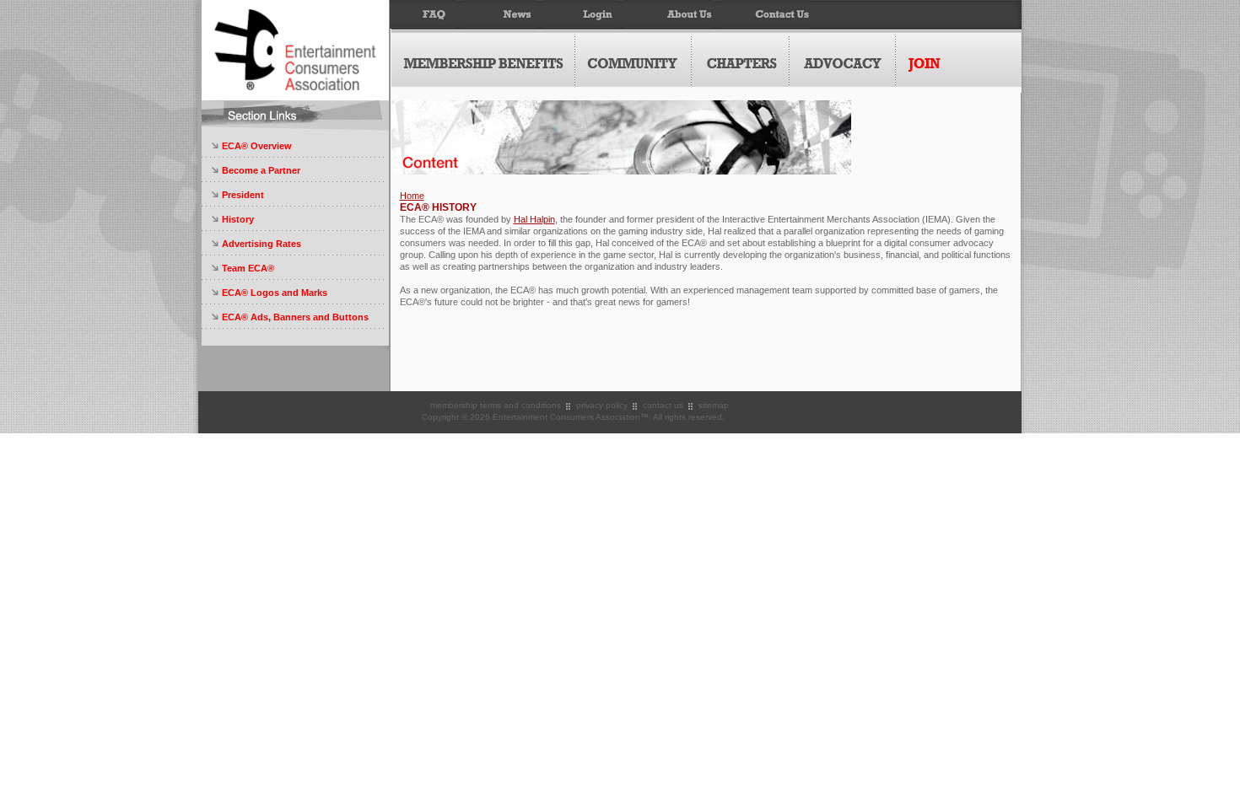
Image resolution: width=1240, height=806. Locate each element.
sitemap (713, 405)
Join (959, 61)
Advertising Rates (261, 244)
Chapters (741, 61)
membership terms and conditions (495, 405)
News (500, 14)
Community (633, 61)
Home (412, 196)
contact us (663, 405)
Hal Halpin (534, 219)
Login (580, 14)
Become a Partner (261, 170)
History (238, 219)
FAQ (423, 14)
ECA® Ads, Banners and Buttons (295, 317)
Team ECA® (248, 268)
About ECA (668, 14)
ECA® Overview (257, 146)
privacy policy (602, 405)
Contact (765, 14)
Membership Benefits (483, 61)
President (243, 195)
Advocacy (843, 61)
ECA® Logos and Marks (274, 292)
